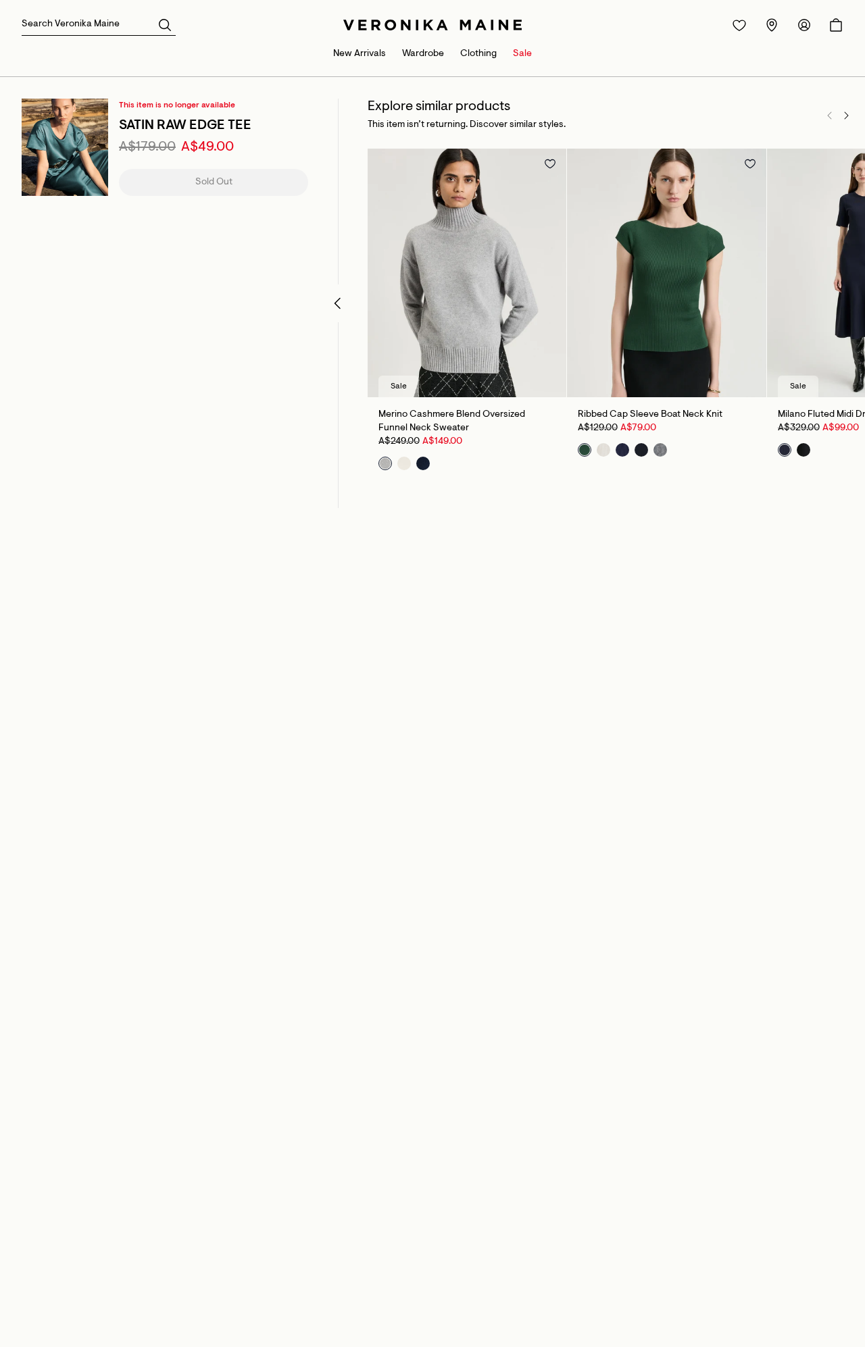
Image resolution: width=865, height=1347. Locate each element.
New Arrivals (359, 54)
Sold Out (213, 182)
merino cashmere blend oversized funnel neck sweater (451, 421)
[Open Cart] (836, 25)
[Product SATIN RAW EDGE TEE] (65, 147)
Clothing (478, 54)
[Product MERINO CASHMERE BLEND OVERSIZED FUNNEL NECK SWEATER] (467, 273)
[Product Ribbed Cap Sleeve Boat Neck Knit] (666, 273)
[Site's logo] (432, 25)
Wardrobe (423, 54)
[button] (165, 24)
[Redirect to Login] (739, 25)
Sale (522, 54)
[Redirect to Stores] (772, 25)
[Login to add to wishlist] (550, 163)
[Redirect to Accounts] (804, 25)
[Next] (846, 115)
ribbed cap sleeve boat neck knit (650, 415)
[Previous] (830, 115)
